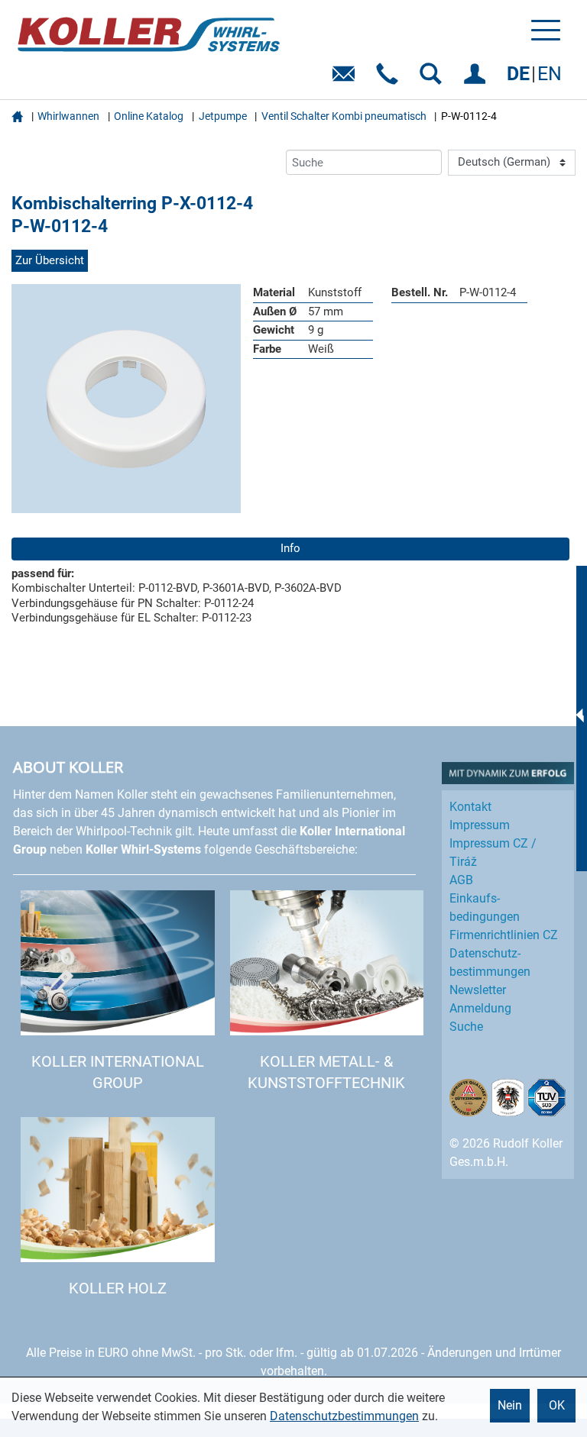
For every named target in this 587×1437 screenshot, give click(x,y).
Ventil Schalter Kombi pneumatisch (343, 116)
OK (557, 1405)
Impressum (479, 825)
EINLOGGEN (477, 79)
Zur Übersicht (49, 260)
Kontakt (470, 806)
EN (549, 74)
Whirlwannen (68, 116)
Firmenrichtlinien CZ (503, 935)
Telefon (390, 79)
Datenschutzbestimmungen (344, 1416)
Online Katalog (148, 116)
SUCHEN (434, 79)
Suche (466, 1026)
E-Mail (346, 79)
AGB (461, 880)
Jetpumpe (223, 116)
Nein (510, 1405)
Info (290, 548)
